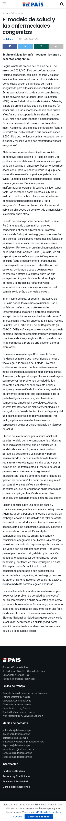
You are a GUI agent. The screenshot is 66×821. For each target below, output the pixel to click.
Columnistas (17, 13)
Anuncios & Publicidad (15, 781)
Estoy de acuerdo (38, 816)
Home (5, 13)
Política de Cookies (14, 771)
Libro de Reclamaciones (16, 787)
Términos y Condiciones (16, 776)
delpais (9, 39)
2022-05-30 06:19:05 (28, 39)
